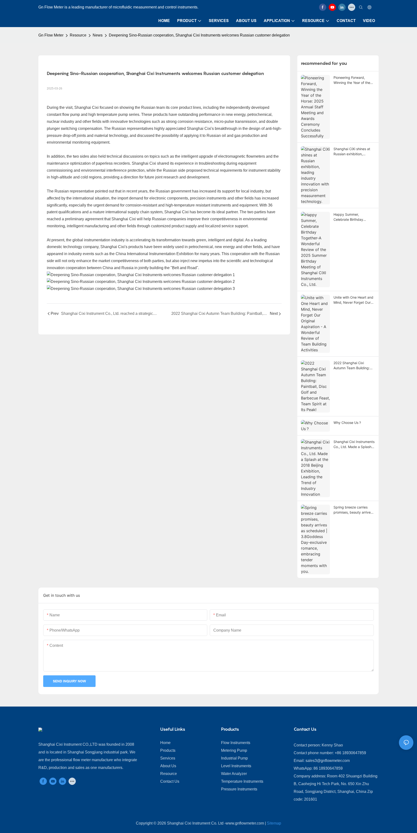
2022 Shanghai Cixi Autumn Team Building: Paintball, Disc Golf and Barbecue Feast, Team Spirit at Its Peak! (352, 365)
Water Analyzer (234, 774)
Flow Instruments (235, 743)
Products (167, 750)
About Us (168, 766)
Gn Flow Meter (50, 35)
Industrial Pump (234, 758)
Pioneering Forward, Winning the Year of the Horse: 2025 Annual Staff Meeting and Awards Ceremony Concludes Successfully (353, 80)
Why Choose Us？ (348, 422)
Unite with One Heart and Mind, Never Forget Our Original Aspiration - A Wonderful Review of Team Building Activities (353, 300)
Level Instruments (236, 766)
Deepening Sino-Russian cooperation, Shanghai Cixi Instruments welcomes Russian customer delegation (199, 35)
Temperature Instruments (242, 781)
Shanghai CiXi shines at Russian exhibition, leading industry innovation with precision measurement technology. (354, 151)
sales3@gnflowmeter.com (328, 761)
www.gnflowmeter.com (245, 823)
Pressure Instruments (239, 789)
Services (167, 758)
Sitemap (274, 823)
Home (165, 743)
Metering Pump (234, 750)
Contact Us (169, 781)
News (98, 35)
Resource (78, 35)
